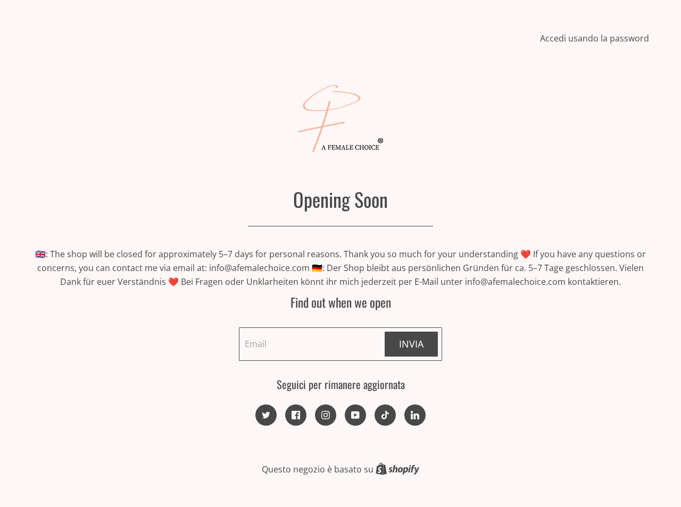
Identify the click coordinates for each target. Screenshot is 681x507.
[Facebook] (295, 415)
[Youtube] (355, 415)
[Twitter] (266, 415)
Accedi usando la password (594, 38)
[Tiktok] (385, 415)
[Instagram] (325, 415)
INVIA (411, 343)
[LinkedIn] (415, 415)
